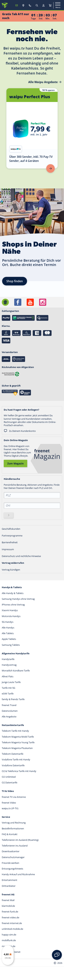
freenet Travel (9, 705)
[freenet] (50, 5)
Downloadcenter (10, 851)
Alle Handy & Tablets (12, 593)
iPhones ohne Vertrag (13, 604)
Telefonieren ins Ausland (15, 845)
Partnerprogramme (12, 535)
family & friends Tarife (13, 699)
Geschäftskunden (11, 528)
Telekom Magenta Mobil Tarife (18, 736)
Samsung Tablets (11, 644)
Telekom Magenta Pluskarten (17, 748)
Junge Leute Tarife (11, 682)
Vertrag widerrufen (13, 562)
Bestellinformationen (13, 828)
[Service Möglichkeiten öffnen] (57, 955)
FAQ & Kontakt (9, 834)
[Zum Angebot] (50, 168)
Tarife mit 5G (8, 687)
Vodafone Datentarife (13, 765)
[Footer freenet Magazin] (5, 302)
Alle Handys (8, 627)
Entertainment (9, 880)
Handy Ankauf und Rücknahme (18, 874)
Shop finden (14, 281)
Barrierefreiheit (10, 542)
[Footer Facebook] (17, 302)
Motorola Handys (11, 616)
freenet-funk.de (10, 911)
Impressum (8, 549)
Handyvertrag (9, 664)
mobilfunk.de (9, 940)
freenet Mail (8, 900)
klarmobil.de (8, 905)
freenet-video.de (10, 917)
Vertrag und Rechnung (14, 822)
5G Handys (7, 621)
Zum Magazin (15, 463)
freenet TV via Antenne (14, 797)
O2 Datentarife (9, 782)
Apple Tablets (9, 639)
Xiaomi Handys (10, 610)
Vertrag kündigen (11, 569)
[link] (32, 128)
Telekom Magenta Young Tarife (18, 742)
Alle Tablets (8, 633)
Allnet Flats (7, 676)
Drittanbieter (8, 885)
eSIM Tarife (8, 693)
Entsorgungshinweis (12, 868)
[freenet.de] (5, 5)
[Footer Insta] (42, 302)
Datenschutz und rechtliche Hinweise (21, 556)
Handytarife (8, 659)
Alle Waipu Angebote (43, 82)
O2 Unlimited (9, 776)
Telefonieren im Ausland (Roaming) (20, 839)
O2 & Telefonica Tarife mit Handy (19, 771)
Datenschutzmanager (13, 857)
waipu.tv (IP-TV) (10, 808)
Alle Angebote (9, 716)
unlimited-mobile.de (12, 928)
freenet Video (9, 802)
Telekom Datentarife (12, 753)
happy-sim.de (9, 934)
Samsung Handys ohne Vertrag (18, 598)
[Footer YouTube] (30, 302)
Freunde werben (10, 862)
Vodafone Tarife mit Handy (16, 759)
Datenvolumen (10, 710)
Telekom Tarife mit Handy (15, 730)
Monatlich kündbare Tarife (16, 670)
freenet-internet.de (12, 923)
